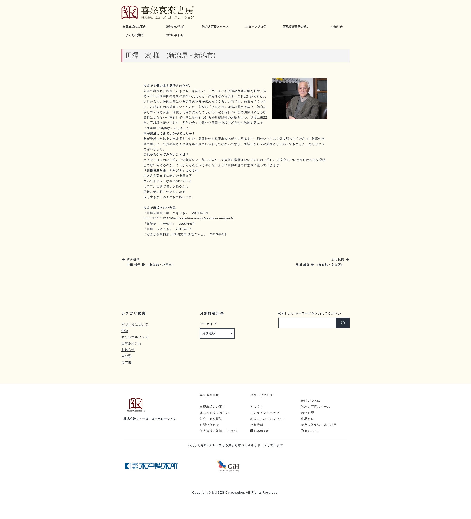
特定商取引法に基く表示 (319, 424)
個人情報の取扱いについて (219, 430)
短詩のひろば (175, 26)
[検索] (343, 323)
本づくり (256, 406)
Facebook (261, 430)
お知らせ (337, 26)
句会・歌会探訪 (211, 418)
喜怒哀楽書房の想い (296, 26)
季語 (124, 331)
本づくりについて (134, 324)
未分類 (126, 356)
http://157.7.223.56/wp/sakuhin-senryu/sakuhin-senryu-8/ (188, 218)
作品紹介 (307, 418)
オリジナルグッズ (134, 337)
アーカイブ (208, 324)
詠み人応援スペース (215, 26)
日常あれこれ (131, 343)
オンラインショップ (264, 412)
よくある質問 (134, 35)
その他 (126, 362)
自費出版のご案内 (134, 26)
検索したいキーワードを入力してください (309, 313)
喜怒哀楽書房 (209, 395)
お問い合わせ (175, 35)
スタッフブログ (255, 26)
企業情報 (256, 424)
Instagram (312, 430)
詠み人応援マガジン (214, 412)
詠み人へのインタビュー (268, 418)
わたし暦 (307, 412)
